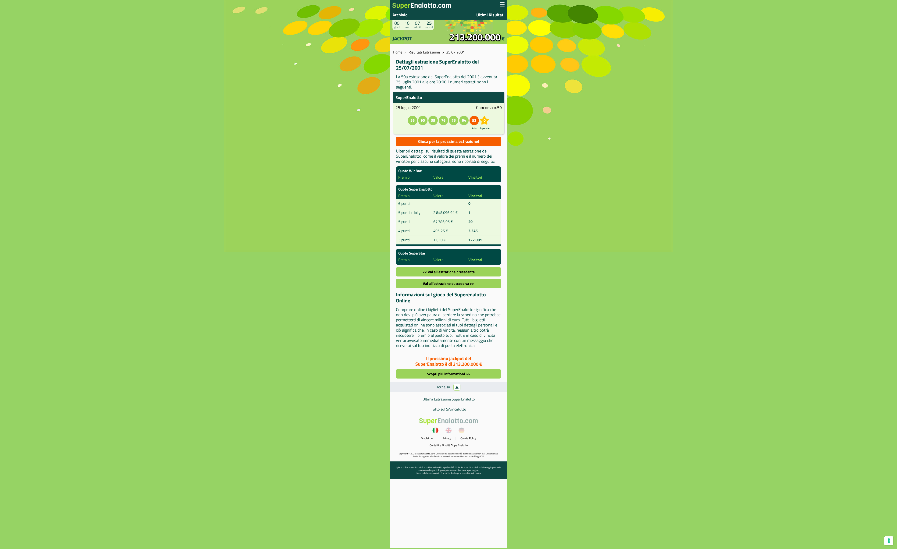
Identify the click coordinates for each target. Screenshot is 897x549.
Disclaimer (427, 438)
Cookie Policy (468, 438)
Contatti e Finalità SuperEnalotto (449, 445)
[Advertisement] (448, 515)
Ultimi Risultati (490, 15)
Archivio (400, 15)
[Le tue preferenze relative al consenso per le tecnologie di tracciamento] (888, 540)
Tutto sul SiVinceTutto (448, 409)
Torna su (444, 387)
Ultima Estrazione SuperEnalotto (449, 399)
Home (397, 52)
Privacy (447, 438)
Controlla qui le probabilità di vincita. (464, 473)
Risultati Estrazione (424, 52)
